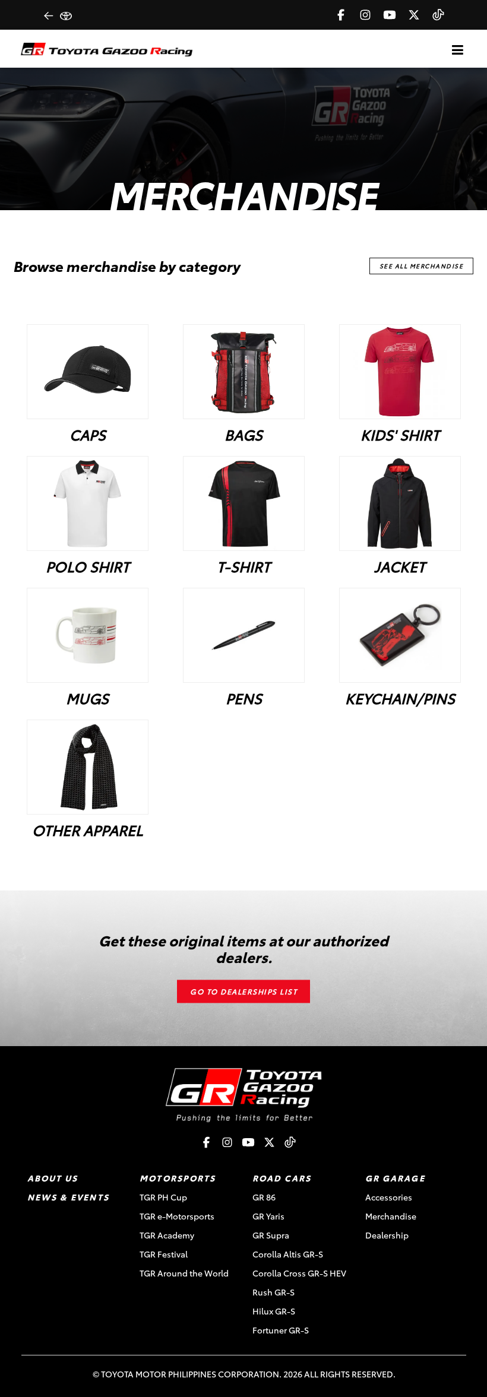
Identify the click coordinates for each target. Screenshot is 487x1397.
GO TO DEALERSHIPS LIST (243, 992)
